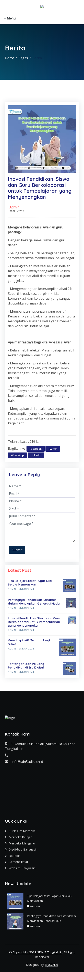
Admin (15, 207)
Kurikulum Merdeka (22, 831)
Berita (37, 58)
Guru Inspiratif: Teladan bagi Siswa (29, 642)
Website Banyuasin (22, 868)
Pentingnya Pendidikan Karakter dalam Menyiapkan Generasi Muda (34, 601)
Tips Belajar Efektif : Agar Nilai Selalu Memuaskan (30, 582)
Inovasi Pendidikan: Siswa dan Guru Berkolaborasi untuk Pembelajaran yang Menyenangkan (34, 621)
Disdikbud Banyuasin (23, 849)
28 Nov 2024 (26, 589)
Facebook (36, 448)
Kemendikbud (18, 862)
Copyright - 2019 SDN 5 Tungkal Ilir (37, 952)
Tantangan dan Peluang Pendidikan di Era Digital (26, 665)
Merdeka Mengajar (22, 843)
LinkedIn (36, 455)
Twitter (53, 448)
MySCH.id (51, 964)
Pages (23, 58)
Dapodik (14, 856)
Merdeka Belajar (20, 837)
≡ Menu (10, 18)
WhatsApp (17, 455)
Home (9, 58)
